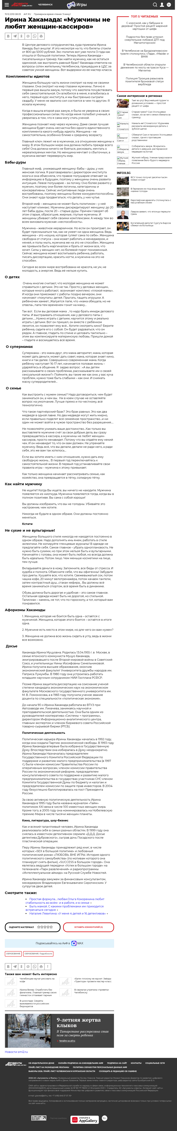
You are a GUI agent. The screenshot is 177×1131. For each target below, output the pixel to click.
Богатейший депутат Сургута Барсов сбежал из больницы (151, 224)
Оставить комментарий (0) (88, 927)
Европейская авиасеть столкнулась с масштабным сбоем (151, 201)
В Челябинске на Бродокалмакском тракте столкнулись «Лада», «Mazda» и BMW (144, 53)
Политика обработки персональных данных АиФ (100, 1067)
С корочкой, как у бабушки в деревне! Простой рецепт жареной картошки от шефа (144, 26)
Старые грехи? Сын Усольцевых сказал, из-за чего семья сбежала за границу (151, 115)
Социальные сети (155, 1063)
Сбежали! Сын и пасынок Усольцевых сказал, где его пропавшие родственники (152, 137)
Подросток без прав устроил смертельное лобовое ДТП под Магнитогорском (145, 40)
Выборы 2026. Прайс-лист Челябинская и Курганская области (62, 1071)
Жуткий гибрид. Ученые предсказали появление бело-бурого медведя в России (152, 160)
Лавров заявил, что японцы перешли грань (150, 212)
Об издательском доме (41, 1063)
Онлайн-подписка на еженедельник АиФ (80, 1063)
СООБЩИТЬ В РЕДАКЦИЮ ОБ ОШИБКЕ (118, 1071)
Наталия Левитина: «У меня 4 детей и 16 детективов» (67, 913)
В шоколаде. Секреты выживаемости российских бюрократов (34, 1004)
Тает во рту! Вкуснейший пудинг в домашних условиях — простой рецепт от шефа (150, 103)
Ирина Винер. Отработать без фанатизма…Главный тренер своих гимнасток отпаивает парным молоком (31, 993)
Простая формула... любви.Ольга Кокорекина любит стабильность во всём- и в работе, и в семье (65, 900)
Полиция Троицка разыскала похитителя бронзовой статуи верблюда (144, 81)
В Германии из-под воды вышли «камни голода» (148, 190)
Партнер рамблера (58, 1118)
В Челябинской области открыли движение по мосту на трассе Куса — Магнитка (145, 67)
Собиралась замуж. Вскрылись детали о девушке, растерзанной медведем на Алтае (149, 149)
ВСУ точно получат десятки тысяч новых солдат (149, 178)
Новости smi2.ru (16, 1052)
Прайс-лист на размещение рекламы (49, 1067)
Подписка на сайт (117, 1063)
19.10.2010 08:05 (13, 14)
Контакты (136, 1063)
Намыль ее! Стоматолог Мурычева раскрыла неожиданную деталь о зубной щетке (150, 126)
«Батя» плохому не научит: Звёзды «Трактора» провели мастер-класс (92, 980)
